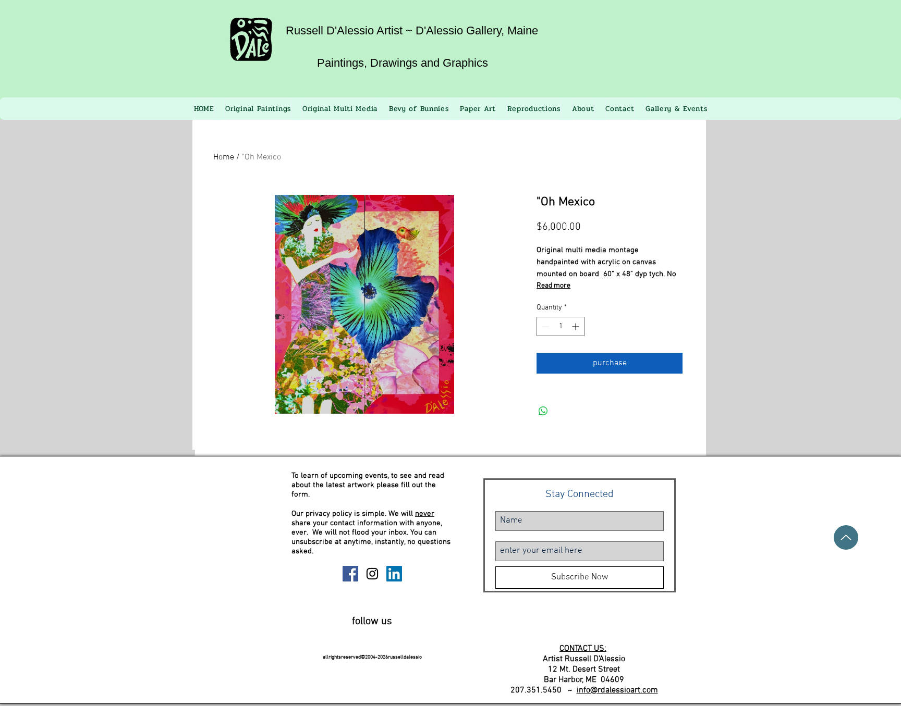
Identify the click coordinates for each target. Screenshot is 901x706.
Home (223, 157)
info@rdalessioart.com (617, 690)
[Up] (846, 537)
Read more (553, 285)
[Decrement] (544, 326)
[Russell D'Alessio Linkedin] (394, 573)
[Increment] (576, 326)
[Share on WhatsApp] (543, 411)
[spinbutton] (560, 326)
